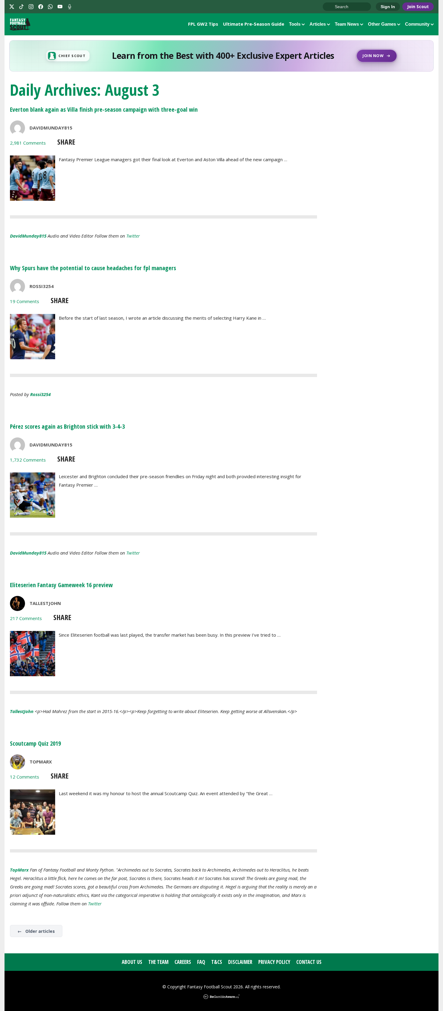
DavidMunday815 (51, 128)
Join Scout (418, 6)
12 (24, 777)
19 (24, 301)
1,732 (28, 460)
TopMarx (41, 762)
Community (417, 24)
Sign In (388, 6)
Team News (347, 24)
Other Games (382, 24)
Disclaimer (240, 961)
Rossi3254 (42, 286)
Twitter (133, 236)
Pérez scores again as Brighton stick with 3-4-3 (67, 426)
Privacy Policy (274, 961)
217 (26, 618)
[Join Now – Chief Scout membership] (221, 55)
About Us (132, 961)
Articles (317, 24)
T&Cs (216, 961)
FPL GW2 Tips (203, 24)
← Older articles (36, 931)
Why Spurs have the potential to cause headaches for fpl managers (93, 268)
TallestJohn (45, 603)
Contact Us (309, 961)
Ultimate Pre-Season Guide (253, 24)
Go (330, 7)
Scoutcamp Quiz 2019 (35, 743)
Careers (182, 961)
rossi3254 (40, 394)
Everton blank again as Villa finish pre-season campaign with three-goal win (104, 109)
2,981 (28, 143)
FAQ (201, 961)
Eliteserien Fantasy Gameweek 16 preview (61, 585)
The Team (158, 961)
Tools (294, 24)
